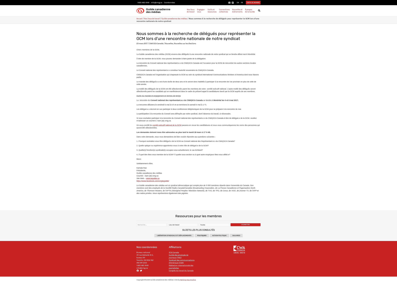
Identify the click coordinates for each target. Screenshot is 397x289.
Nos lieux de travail (152, 18)
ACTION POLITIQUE (219, 235)
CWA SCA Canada (156, 43)
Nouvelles (169, 43)
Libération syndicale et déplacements (174, 235)
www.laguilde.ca (152, 178)
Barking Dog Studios (188, 280)
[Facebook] (229, 3)
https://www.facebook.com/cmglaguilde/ (152, 181)
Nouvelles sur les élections (185, 43)
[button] (253, 2)
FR (242, 2)
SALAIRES (236, 235)
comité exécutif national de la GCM (166, 125)
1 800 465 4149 (143, 2)
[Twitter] (233, 3)
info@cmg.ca (156, 2)
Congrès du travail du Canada (181, 270)
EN (238, 2)
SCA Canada (174, 252)
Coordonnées (169, 2)
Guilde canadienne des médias (158, 11)
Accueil (139, 18)
